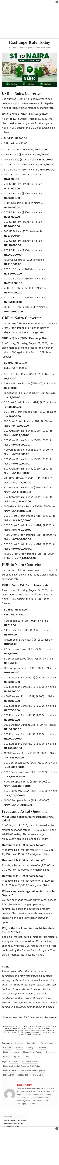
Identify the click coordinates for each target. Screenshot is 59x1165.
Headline (42, 1047)
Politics (6, 1056)
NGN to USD (37, 1075)
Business (19, 1043)
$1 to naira (14, 1061)
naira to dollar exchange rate (32, 1070)
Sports (17, 1056)
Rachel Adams (18, 48)
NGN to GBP (23, 1075)
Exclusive (7, 1047)
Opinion (49, 1052)
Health (6, 1052)
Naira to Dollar (9, 1070)
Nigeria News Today (32, 1052)
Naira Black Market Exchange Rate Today (21, 1066)
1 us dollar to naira (30, 1061)
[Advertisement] (29, 19)
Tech (27, 1056)
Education (31, 1043)
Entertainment (47, 1043)
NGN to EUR (8, 1075)
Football (19, 1047)
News (16, 1052)
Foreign (31, 1047)
